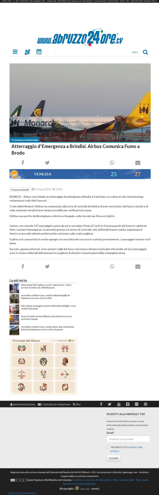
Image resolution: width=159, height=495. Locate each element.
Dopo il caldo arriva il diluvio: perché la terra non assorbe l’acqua (46, 317)
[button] (101, 404)
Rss (78, 404)
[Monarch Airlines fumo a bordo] (80, 102)
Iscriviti (113, 458)
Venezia (42, 174)
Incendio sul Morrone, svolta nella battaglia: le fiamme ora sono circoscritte (45, 296)
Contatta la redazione (55, 404)
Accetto (127, 449)
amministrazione (23, 404)
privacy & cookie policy (22, 493)
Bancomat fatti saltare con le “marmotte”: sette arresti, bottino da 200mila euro (46, 286)
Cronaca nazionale (24, 140)
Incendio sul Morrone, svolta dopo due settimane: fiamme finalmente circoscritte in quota (47, 328)
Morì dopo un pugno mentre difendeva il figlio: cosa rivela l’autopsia (48, 307)
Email (110, 432)
